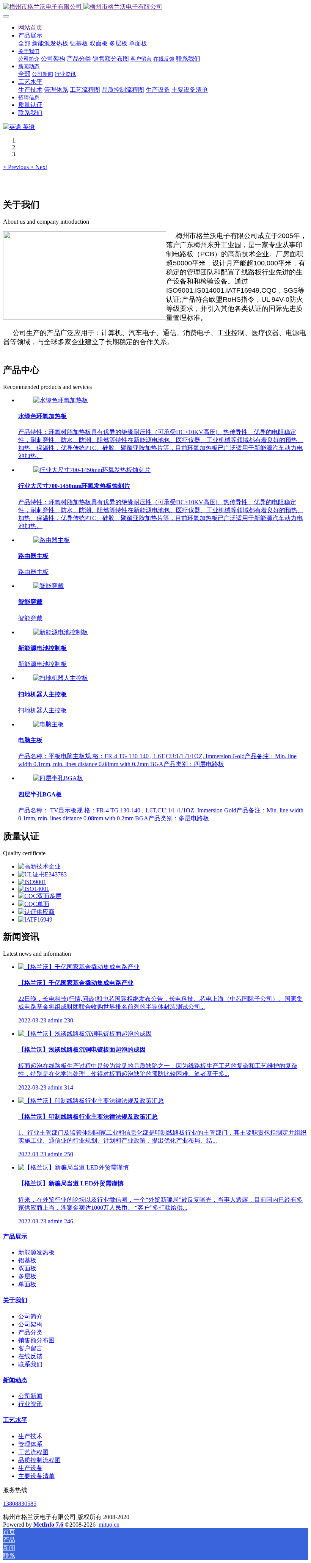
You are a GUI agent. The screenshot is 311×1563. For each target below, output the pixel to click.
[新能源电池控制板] (60, 632)
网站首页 (30, 27)
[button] (16, 167)
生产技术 (30, 1436)
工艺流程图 (33, 1452)
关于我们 (15, 1300)
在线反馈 (30, 1356)
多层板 (27, 1276)
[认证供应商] (36, 912)
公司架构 (30, 1324)
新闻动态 (15, 1380)
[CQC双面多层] (39, 896)
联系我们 (30, 1364)
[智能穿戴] (48, 586)
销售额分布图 (36, 1340)
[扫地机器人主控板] (60, 678)
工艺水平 (15, 1420)
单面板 (27, 1284)
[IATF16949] (35, 919)
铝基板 (27, 1260)
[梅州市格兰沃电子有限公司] (155, 7)
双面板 (27, 1268)
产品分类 (30, 1332)
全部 (24, 43)
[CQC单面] (33, 904)
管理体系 (30, 1444)
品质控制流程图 (39, 1460)
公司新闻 (30, 1396)
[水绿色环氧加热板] (60, 400)
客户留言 (30, 1348)
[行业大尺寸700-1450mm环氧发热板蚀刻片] (92, 470)
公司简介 (30, 1316)
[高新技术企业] (39, 866)
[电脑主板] (48, 724)
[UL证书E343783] (42, 874)
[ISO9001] (32, 882)
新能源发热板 (36, 1252)
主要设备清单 (36, 1476)
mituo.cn (109, 1524)
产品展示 (15, 1236)
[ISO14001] (33, 889)
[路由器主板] (51, 540)
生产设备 (30, 1468)
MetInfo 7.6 (48, 1524)
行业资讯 (30, 1404)
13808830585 (19, 1503)
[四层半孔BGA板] (58, 778)
